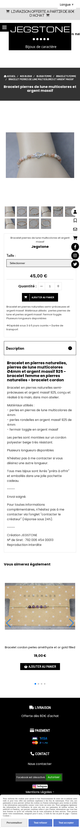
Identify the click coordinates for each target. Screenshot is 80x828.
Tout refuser (40, 822)
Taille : (11, 255)
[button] (35, 684)
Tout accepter (66, 822)
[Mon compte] (75, 212)
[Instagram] (75, 255)
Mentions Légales (39, 792)
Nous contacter (40, 764)
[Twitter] (75, 264)
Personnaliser (14, 822)
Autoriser (54, 777)
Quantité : (27, 286)
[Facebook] (75, 247)
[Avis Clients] (75, 221)
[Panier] (75, 238)
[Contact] (75, 229)
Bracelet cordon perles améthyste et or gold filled (40, 647)
